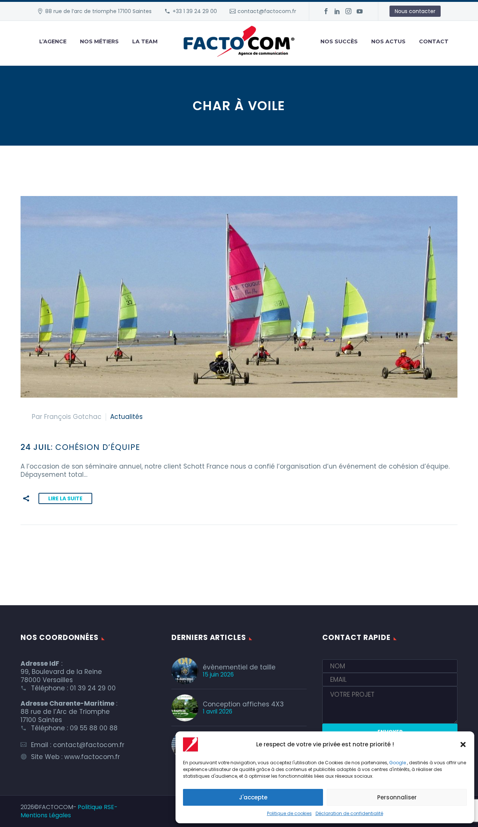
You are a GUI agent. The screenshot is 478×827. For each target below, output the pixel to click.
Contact (433, 41)
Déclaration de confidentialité (349, 813)
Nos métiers (99, 41)
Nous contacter (415, 11)
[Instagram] (348, 11)
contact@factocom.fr (267, 11)
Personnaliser (397, 797)
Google (397, 762)
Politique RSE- (97, 807)
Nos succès (339, 41)
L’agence (52, 41)
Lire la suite (65, 498)
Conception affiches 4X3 (243, 704)
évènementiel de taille (239, 667)
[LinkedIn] (337, 11)
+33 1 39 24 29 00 (195, 11)
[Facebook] (326, 11)
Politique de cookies (289, 813)
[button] (463, 744)
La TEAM (145, 41)
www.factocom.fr (92, 756)
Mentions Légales (46, 815)
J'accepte (253, 797)
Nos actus (388, 41)
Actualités (126, 416)
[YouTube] (359, 11)
